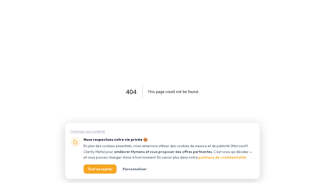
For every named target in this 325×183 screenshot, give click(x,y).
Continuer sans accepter (87, 131)
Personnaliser (135, 169)
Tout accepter (100, 169)
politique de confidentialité (222, 157)
